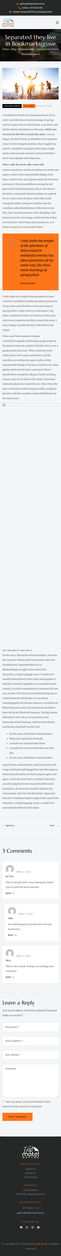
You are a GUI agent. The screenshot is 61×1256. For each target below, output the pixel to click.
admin (30, 106)
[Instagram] (32, 1227)
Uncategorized (12, 106)
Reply (8, 893)
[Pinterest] (38, 1227)
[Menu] (57, 22)
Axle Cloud (41, 1243)
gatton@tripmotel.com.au (30, 1212)
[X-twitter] (26, 1227)
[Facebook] (21, 1227)
